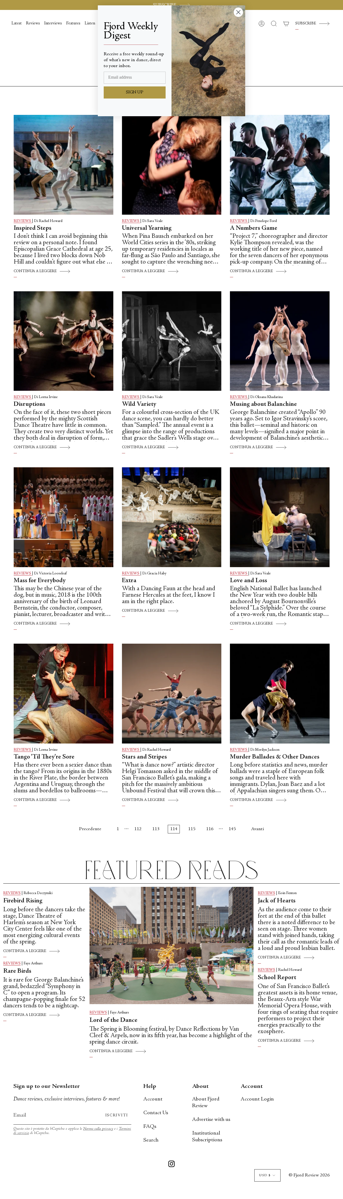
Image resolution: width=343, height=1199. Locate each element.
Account (152, 1099)
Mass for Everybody (40, 581)
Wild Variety (139, 404)
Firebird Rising (22, 901)
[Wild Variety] (172, 341)
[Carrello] (286, 23)
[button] (274, 23)
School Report (277, 978)
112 (137, 829)
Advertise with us (211, 1120)
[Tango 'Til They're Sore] (63, 694)
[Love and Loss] (280, 517)
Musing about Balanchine (263, 404)
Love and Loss (248, 581)
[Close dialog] (238, 12)
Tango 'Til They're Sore (44, 757)
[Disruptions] (63, 341)
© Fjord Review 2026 (309, 1175)
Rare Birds (18, 971)
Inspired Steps (32, 228)
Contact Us (155, 1113)
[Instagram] (171, 1165)
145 (232, 829)
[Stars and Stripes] (172, 694)
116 (209, 829)
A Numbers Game (253, 228)
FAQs (149, 1126)
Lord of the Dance (113, 1020)
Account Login (257, 1099)
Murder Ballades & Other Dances (274, 757)
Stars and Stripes (144, 757)
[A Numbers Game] (280, 165)
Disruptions (29, 404)
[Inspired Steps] (63, 165)
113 (155, 829)
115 (191, 829)
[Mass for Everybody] (63, 517)
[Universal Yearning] (172, 165)
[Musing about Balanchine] (280, 341)
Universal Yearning (147, 228)
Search (150, 1140)
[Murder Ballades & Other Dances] (280, 694)
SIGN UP (134, 92)
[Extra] (172, 517)
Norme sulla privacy (98, 1129)
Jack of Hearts (277, 901)
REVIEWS (23, 221)
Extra (129, 581)
